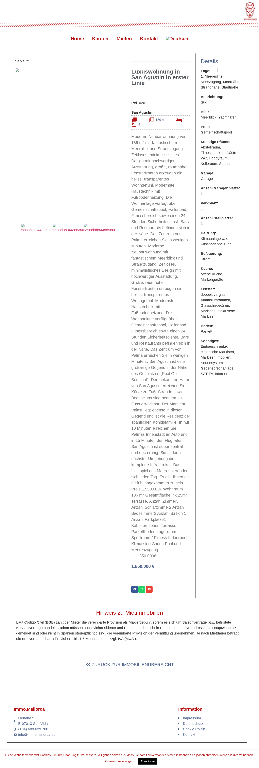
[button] (17, 228)
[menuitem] (177, 38)
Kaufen (100, 38)
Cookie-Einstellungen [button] (119, 761)
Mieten (124, 38)
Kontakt (149, 38)
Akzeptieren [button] (148, 761)
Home (77, 38)
